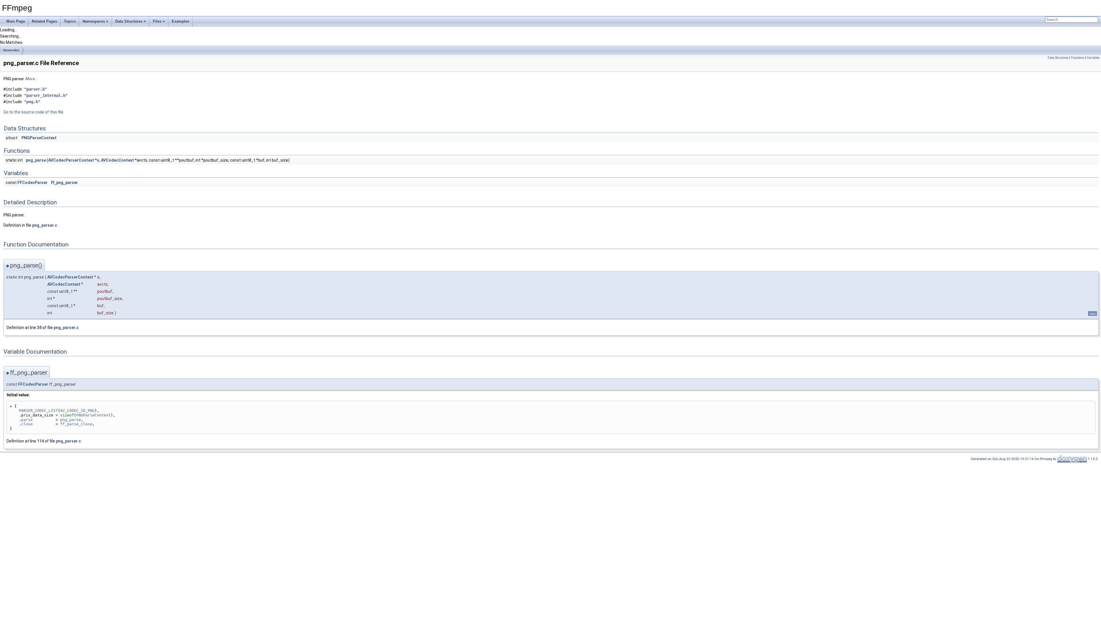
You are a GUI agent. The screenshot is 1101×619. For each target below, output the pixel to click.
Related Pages (44, 21)
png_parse (36, 160)
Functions (1077, 58)
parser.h (35, 89)
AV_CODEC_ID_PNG (77, 410)
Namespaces (94, 21)
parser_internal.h (45, 95)
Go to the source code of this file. (33, 112)
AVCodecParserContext (71, 160)
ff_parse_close (76, 424)
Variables (1093, 58)
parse (27, 420)
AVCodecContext (117, 160)
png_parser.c (44, 225)
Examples (180, 21)
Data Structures (128, 21)
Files (157, 21)
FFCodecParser (32, 182)
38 (39, 327)
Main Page (15, 21)
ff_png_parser (64, 182)
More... (32, 79)
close (27, 424)
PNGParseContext (39, 138)
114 (40, 441)
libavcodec (11, 50)
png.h (32, 101)
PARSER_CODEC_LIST (38, 410)
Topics (70, 21)
